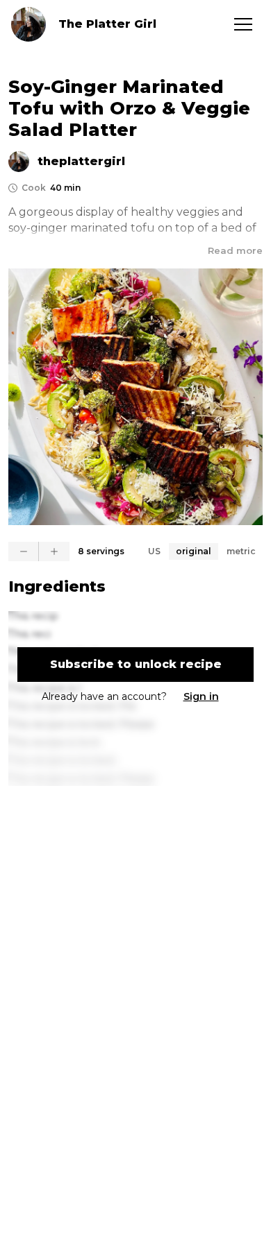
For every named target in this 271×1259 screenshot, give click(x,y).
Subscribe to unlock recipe (136, 664)
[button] (243, 24)
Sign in (201, 696)
